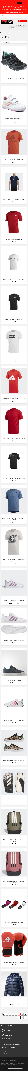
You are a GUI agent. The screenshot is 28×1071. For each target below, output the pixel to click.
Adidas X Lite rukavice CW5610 (14, 800)
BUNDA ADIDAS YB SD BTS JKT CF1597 (14, 1002)
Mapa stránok (21, 1063)
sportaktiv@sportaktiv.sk (6, 1035)
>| (25, 1017)
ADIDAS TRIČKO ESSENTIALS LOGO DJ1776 (14, 399)
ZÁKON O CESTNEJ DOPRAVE (6, 1059)
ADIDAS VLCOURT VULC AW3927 (14, 680)
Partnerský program (5, 1066)
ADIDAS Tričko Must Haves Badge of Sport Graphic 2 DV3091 (14, 560)
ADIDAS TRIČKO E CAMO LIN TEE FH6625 (14, 279)
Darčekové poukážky (12, 1064)
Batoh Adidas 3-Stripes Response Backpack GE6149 (14, 881)
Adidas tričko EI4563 (14, 359)
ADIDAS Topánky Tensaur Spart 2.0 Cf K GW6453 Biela (14, 119)
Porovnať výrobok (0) (6, 42)
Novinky (20, 1066)
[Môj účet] (23, 16)
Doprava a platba (5, 1063)
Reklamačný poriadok (17, 1061)
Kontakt (25, 25)
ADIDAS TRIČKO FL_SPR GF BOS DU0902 (14, 478)
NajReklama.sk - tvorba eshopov (15, 1068)
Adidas (10, 32)
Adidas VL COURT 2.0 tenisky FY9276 (14, 601)
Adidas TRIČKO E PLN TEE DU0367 (14, 319)
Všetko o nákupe (18, 25)
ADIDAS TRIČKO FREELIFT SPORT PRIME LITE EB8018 (14, 519)
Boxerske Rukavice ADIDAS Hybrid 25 (14, 962)
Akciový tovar (14, 1066)
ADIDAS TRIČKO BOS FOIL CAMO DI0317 (14, 199)
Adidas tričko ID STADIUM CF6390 (14, 160)
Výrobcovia (4, 1064)
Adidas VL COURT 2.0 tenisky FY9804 (14, 640)
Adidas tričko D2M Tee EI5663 (14, 239)
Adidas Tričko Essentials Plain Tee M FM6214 (14, 438)
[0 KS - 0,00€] (19, 21)
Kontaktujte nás (13, 1063)
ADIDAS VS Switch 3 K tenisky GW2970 (14, 720)
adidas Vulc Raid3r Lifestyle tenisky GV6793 (14, 760)
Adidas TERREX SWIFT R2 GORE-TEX (14, 78)
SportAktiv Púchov (4, 1052)
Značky (5, 32)
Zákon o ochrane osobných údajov (9, 1060)
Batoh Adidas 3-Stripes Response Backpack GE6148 (14, 840)
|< (3, 1014)
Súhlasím (19, 3)
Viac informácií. (12, 3)
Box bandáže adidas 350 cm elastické (14, 922)
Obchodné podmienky (6, 1061)
